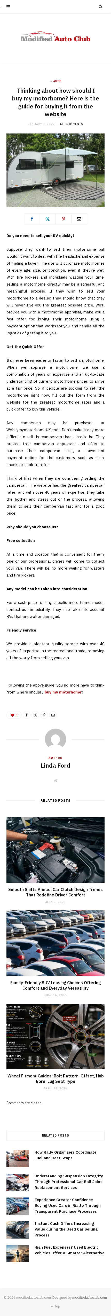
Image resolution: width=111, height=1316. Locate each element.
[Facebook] (32, 219)
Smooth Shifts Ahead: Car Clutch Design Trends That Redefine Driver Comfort (55, 892)
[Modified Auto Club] (55, 37)
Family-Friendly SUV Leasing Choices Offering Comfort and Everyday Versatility (55, 985)
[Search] (100, 6)
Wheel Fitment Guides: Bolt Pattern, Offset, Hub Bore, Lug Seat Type (55, 1078)
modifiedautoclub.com (89, 1297)
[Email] (79, 219)
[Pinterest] (64, 219)
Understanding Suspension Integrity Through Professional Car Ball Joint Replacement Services (69, 1181)
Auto (57, 81)
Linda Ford (55, 765)
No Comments (71, 124)
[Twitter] (48, 219)
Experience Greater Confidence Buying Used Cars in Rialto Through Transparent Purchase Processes (68, 1205)
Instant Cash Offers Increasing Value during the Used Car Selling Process (66, 1229)
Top (57, 1306)
